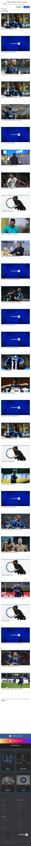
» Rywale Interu (4, 821)
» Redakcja (3, 805)
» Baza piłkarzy (4, 819)
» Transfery (3, 825)
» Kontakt (3, 802)
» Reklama (3, 807)
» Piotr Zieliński (4, 829)
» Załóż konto (20, 805)
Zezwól (26, 7)
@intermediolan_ (16, 745)
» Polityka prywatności (6, 811)
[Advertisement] (15, 718)
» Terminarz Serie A (21, 825)
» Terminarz (3, 823)
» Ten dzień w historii (21, 819)
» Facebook (19, 811)
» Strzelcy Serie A (20, 823)
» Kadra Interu (4, 827)
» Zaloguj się (19, 802)
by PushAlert (4, 8)
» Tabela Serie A (20, 821)
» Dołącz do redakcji (21, 807)
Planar (28, 844)
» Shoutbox (19, 809)
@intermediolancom (17, 741)
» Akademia (19, 827)
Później (18, 7)
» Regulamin (3, 809)
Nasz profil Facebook (16, 736)
